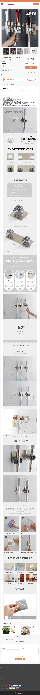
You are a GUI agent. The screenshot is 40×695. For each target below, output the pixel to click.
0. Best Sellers (6, 8)
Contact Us (22, 673)
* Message (22, 648)
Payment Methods (4, 673)
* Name (3, 648)
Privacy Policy (23, 668)
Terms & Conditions (24, 669)
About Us (22, 667)
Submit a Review (18, 659)
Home (2, 8)
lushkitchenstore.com (20, 693)
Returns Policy (3, 676)
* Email (3, 651)
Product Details (5, 84)
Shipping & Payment (13, 84)
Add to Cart (31, 67)
